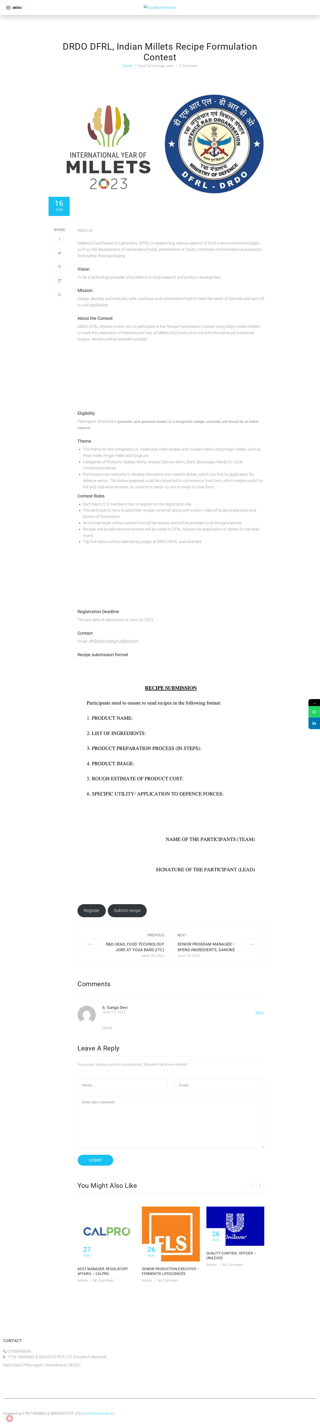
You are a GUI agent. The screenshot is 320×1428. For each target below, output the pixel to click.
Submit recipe (127, 910)
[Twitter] (59, 253)
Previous (156, 935)
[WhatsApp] (314, 712)
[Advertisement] (170, 379)
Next (181, 935)
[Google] (59, 294)
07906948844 (19, 1351)
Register (91, 910)
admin (128, 66)
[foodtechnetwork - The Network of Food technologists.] (160, 7)
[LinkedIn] (59, 280)
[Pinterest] (59, 266)
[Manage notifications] (9, 1418)
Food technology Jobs (155, 66)
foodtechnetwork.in (98, 1413)
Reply (260, 1012)
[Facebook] (59, 239)
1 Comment (188, 66)
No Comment (103, 1280)
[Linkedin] (314, 723)
